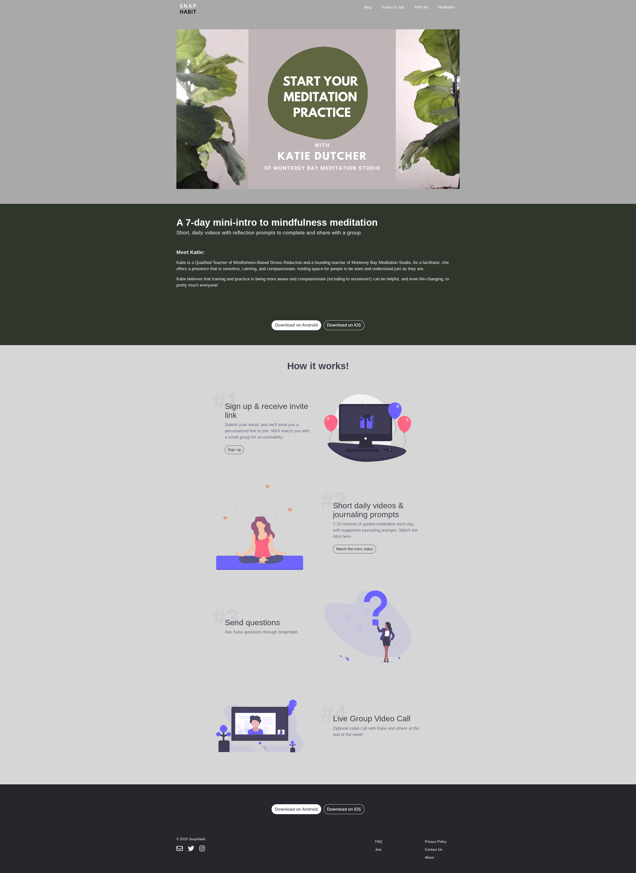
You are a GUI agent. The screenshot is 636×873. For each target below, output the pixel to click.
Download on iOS (344, 325)
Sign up (234, 449)
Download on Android (296, 325)
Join (378, 849)
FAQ (378, 841)
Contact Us (433, 849)
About (429, 857)
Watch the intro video (354, 549)
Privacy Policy (435, 841)
